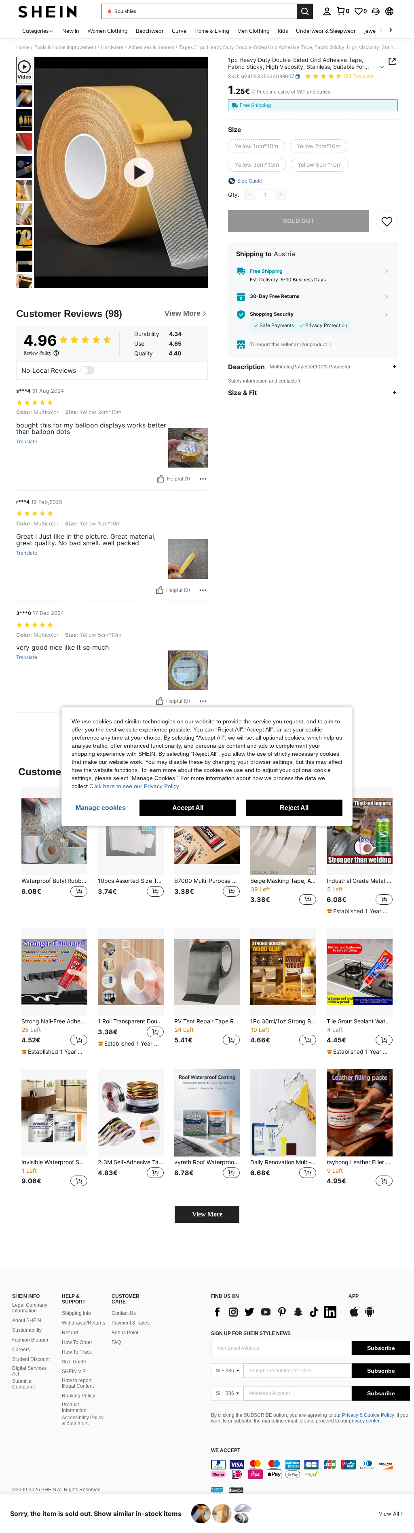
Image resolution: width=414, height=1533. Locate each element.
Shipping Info (76, 1313)
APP (354, 1296)
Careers (21, 1349)
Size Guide (74, 1362)
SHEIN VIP (74, 1371)
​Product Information (74, 1407)
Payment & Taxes (131, 1323)
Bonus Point (125, 1332)
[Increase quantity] (280, 195)
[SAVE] (387, 221)
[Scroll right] (390, 30)
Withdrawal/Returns (83, 1323)
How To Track (77, 1352)
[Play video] (121, 172)
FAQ (116, 1342)
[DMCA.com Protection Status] (236, 1490)
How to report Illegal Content (78, 1383)
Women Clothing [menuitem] (107, 31)
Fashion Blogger (30, 1340)
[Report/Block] (203, 479)
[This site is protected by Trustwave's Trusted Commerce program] (217, 1490)
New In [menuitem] (70, 31)
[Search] (305, 11)
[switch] (87, 370)
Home (23, 47)
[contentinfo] (310, 1469)
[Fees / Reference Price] (253, 92)
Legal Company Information (29, 1308)
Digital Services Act (29, 1371)
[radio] (256, 146)
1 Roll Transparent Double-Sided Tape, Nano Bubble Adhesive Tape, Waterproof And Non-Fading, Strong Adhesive (131, 1021)
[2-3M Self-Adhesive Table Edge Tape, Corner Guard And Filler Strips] (131, 1113)
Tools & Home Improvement (65, 47)
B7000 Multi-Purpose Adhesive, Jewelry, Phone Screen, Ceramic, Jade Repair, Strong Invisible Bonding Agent (207, 881)
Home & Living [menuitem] (211, 31)
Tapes (186, 47)
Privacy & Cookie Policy (368, 1415)
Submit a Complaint (23, 1384)
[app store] (354, 1315)
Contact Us (124, 1313)
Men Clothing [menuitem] (253, 31)
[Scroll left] (381, 30)
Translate (26, 441)
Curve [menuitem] (179, 31)
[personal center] (327, 11)
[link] (343, 11)
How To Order (77, 1342)
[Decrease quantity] (250, 195)
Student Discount (31, 1359)
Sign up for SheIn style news (251, 1333)
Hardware (112, 47)
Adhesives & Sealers (151, 47)
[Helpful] (160, 479)
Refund (70, 1332)
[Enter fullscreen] (201, 281)
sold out (299, 221)
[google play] (369, 1315)
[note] (359, 911)
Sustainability (27, 1330)
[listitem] (54, 851)
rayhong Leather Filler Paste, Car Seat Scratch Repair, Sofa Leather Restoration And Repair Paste (360, 1162)
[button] (375, 11)
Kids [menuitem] (283, 31)
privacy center (364, 1421)
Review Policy (37, 353)
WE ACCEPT (225, 1450)
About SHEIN (26, 1320)
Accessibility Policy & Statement (83, 1420)
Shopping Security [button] (272, 314)
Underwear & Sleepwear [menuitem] (326, 31)
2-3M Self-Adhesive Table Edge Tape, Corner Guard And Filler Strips (131, 1162)
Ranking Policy (78, 1396)
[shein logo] (47, 11)
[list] (275, 1312)
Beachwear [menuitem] (150, 31)
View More (207, 1214)
